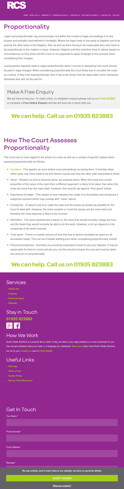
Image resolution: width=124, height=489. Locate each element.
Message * (11, 462)
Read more (77, 346)
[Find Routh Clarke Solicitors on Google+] (9, 325)
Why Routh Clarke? (90, 15)
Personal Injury (60, 15)
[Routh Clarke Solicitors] (16, 5)
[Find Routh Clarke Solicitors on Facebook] (17, 325)
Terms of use (14, 370)
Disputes (74, 15)
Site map (116, 15)
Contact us (26, 350)
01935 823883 (107, 98)
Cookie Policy (15, 375)
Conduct (15, 169)
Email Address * (13, 447)
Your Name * (12, 416)
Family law (34, 15)
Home (26, 15)
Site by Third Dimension (20, 380)
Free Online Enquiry (35, 103)
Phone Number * (14, 431)
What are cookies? (62, 485)
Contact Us (106, 15)
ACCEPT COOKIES (62, 478)
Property (46, 15)
